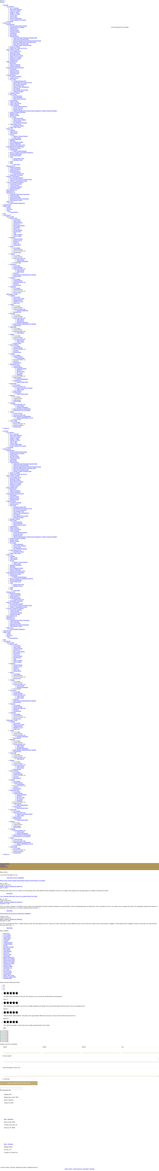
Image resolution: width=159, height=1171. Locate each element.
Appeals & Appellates (15, 76)
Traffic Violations (14, 105)
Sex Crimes (13, 116)
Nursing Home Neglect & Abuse (15, 67)
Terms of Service (77, 1169)
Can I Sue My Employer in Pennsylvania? (21, 179)
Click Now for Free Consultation (15, 877)
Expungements (20, 358)
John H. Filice (13, 17)
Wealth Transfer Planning (19, 151)
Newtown (12, 277)
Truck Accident (17, 236)
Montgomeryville (14, 364)
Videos (8, 210)
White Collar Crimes (15, 127)
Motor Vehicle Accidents (13, 49)
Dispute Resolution (15, 188)
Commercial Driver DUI (19, 81)
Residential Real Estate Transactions (19, 198)
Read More (10, 893)
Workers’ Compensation (13, 176)
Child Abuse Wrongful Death (21, 39)
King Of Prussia (14, 344)
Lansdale (12, 353)
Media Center (6, 206)
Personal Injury (11, 24)
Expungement (13, 100)
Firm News (10, 209)
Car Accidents (7, 935)
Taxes (11, 157)
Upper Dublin (13, 420)
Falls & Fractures (14, 70)
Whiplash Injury (14, 60)
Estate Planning (17, 377)
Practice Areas (7, 23)
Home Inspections (14, 195)
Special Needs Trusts (15, 155)
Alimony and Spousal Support (24, 388)
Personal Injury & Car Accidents (21, 410)
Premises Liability (8, 966)
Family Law (10, 128)
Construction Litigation (16, 187)
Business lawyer (11, 166)
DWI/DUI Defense (18, 425)
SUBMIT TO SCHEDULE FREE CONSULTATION (18, 1083)
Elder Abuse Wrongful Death (20, 43)
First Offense (16, 88)
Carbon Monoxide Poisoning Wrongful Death (25, 37)
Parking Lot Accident (8, 962)
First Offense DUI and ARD (20, 90)
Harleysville (13, 327)
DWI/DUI (16, 242)
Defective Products (15, 32)
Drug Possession (17, 96)
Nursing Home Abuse (22, 382)
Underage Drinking (18, 91)
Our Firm (5, 5)
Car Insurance (7, 936)
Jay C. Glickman (14, 8)
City (122, 1047)
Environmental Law (12, 189)
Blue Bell (12, 313)
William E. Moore (14, 12)
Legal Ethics (6, 956)
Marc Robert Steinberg (16, 9)
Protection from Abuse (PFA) (17, 145)
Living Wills (16, 164)
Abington (12, 295)
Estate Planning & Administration (15, 146)
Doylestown (13, 264)
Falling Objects (14, 29)
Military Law (10, 201)
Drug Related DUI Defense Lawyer (22, 82)
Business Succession (15, 148)
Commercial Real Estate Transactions (19, 194)
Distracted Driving (15, 52)
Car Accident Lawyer (15, 51)
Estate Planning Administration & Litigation (24, 274)
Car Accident (16, 219)
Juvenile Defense (17, 230)
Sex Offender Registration (20, 122)
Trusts (11, 161)
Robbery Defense (14, 115)
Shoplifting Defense (18, 125)
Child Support (13, 133)
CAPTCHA (6, 1079)
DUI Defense (16, 227)
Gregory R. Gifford (15, 11)
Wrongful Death (14, 36)
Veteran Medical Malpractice (17, 203)
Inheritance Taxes (17, 160)
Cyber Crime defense (15, 103)
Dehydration (13, 69)
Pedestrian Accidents (15, 58)
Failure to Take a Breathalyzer (21, 87)
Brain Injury (6, 933)
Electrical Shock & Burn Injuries (18, 26)
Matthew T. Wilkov (15, 14)
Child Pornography (18, 118)
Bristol (11, 246)
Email (44, 1047)
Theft (14, 233)
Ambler (12, 304)
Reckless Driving (17, 109)
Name (5, 1047)
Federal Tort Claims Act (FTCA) (18, 48)
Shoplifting (19, 374)
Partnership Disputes (15, 172)
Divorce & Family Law (19, 258)
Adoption (12, 130)
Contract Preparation (15, 169)
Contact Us (6, 428)
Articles (9, 207)
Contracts (5, 941)
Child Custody (14, 131)
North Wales (13, 383)
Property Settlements (15, 143)
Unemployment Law (18, 173)
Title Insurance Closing (16, 200)
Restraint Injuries (14, 73)
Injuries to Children (15, 46)
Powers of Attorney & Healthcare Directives (21, 152)
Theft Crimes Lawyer (15, 124)
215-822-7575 (95, 859)
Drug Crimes (13, 94)
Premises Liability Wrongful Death (22, 45)
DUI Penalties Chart (18, 85)
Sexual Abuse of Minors (19, 119)
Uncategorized (7, 973)
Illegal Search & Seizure (19, 99)
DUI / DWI (13, 79)
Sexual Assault (17, 121)
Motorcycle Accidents (15, 57)
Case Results (10, 21)
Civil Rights (6, 939)
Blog (4, 213)
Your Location (7, 1056)
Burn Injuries (13, 35)
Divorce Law (16, 224)
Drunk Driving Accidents (16, 55)
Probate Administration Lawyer (25, 417)
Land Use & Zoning (15, 197)
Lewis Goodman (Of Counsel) (18, 20)
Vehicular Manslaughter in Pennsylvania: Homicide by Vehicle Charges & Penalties (35, 111)
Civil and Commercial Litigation (15, 182)
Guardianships (13, 149)
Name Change (17, 137)
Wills (11, 163)
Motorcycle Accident (18, 298)
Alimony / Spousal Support (20, 136)
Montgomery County (12, 294)
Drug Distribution (18, 97)
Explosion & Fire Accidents (17, 27)
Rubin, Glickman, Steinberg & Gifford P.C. (11, 886)
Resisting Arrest (14, 113)
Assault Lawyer (14, 78)
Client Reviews (7, 204)
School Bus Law (7, 968)
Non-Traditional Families (16, 142)
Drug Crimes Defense (19, 225)
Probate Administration (16, 154)
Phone (84, 1047)
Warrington (13, 286)
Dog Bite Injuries (14, 30)
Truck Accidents (7, 972)
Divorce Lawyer (17, 240)
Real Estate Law (11, 192)
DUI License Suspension (19, 84)
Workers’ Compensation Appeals (18, 181)
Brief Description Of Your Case (11, 1067)
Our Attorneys (10, 6)
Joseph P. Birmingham (16, 18)
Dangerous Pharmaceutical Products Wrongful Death (27, 40)
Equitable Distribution (15, 139)
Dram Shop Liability (15, 54)
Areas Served (6, 215)
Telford (12, 412)
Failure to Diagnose (15, 64)
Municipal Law (11, 191)
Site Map (92, 1169)
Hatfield (12, 334)
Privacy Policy (68, 1169)
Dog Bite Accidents (8, 947)
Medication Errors (14, 72)
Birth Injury (13, 63)
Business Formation (15, 167)
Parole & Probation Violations (18, 112)
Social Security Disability (16, 178)
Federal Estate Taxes (18, 158)
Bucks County (10, 216)
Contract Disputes (14, 185)
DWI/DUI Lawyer (18, 301)
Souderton (12, 403)
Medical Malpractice (12, 61)
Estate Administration (22, 379)
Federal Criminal (14, 102)
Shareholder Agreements (16, 175)
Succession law (7, 970)
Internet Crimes (21, 371)
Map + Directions (8, 1119)
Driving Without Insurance (20, 106)
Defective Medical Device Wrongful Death (24, 42)
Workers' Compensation (9, 976)
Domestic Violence (15, 93)
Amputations (13, 33)
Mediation (12, 140)
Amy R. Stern (13, 15)
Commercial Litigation (16, 184)
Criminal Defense (11, 75)
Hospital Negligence (15, 66)
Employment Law (14, 170)
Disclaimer (86, 1169)
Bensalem (12, 237)
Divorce (12, 134)
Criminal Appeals (7, 942)
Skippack (12, 395)
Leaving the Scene (18, 108)
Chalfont (12, 254)
